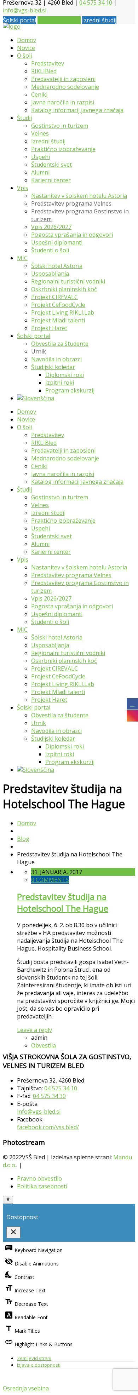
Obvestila (43, 1045)
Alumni (40, 172)
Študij (24, 118)
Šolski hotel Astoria (56, 266)
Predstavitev (47, 63)
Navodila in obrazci (56, 359)
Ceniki (39, 94)
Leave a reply (34, 1030)
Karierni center (51, 180)
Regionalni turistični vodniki (68, 281)
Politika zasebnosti (42, 1186)
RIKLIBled (44, 71)
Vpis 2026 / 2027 (59, 20)
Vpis (22, 188)
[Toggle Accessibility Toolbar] (8, 1200)
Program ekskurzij (69, 390)
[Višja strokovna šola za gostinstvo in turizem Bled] (12, 26)
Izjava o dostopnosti (39, 1365)
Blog (23, 839)
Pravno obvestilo (39, 1178)
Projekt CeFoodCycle (58, 305)
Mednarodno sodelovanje (65, 87)
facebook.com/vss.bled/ (48, 1127)
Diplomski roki (64, 375)
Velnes (40, 133)
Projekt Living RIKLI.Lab (62, 312)
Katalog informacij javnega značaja (77, 110)
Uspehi (40, 157)
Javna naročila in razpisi (62, 102)
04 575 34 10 (60, 1088)
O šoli (24, 55)
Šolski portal (19, 20)
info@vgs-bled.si (24, 10)
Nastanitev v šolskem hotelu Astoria (79, 196)
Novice (26, 48)
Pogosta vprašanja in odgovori (72, 235)
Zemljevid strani (34, 1358)
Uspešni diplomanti (56, 242)
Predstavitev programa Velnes (71, 203)
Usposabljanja (50, 273)
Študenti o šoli (50, 250)
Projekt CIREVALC (54, 297)
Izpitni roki (59, 382)
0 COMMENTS (50, 880)
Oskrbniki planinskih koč (64, 289)
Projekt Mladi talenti (58, 320)
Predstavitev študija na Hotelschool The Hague (62, 902)
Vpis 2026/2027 (51, 227)
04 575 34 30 (49, 1096)
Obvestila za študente (59, 344)
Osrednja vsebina (26, 1388)
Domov (26, 40)
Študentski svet (51, 164)
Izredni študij (99, 20)
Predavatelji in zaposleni (63, 79)
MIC (22, 258)
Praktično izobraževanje (63, 149)
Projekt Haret (49, 328)
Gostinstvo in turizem (59, 126)
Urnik (38, 351)
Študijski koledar (53, 367)
